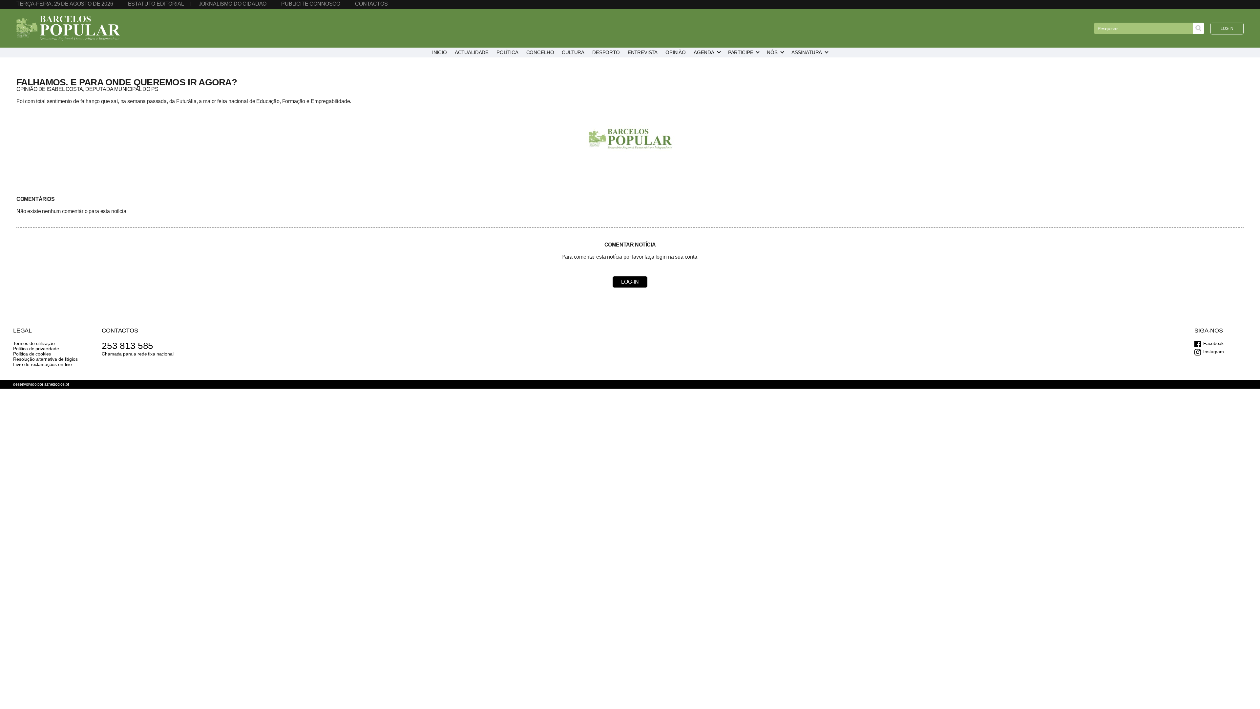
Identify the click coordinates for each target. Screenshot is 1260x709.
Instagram (1213, 351)
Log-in (630, 282)
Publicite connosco (310, 4)
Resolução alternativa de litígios (45, 359)
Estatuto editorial (156, 4)
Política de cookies (32, 353)
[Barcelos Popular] (68, 28)
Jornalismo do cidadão (233, 4)
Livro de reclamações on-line (42, 364)
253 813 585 (127, 346)
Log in (1227, 28)
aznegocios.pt (56, 384)
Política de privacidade (36, 348)
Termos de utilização (34, 343)
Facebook (1213, 343)
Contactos (371, 4)
